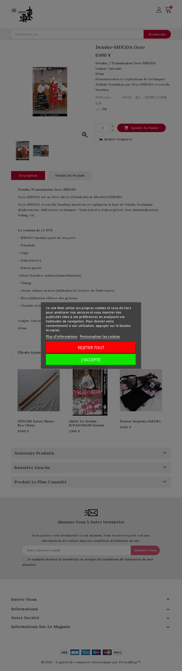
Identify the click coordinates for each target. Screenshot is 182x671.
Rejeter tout (91, 347)
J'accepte (91, 359)
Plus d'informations (61, 336)
